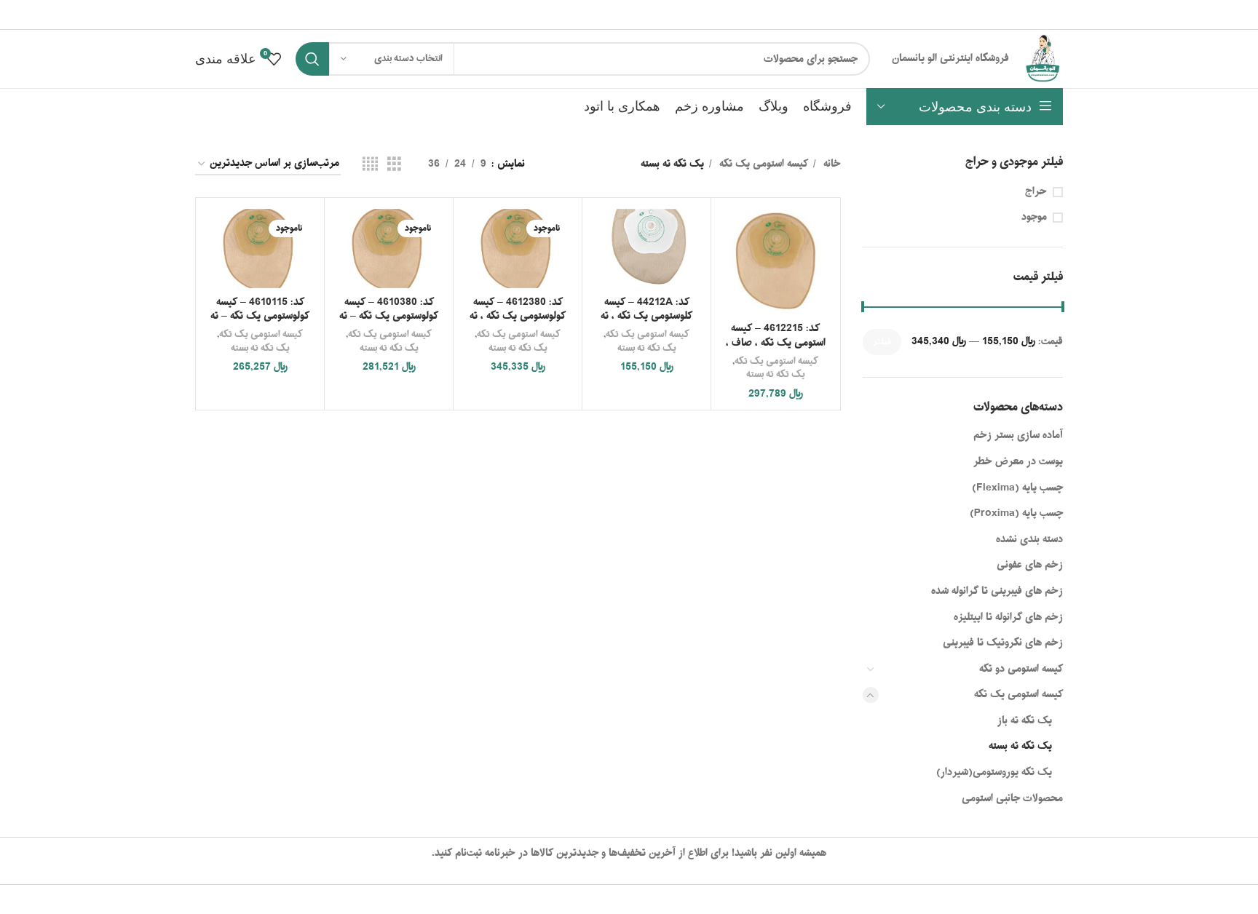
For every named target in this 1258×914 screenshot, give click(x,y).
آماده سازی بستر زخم (1018, 435)
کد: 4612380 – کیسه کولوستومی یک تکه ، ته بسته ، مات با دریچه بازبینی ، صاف (518, 324)
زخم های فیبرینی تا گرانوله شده (997, 591)
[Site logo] (1043, 59)
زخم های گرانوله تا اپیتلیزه (1008, 617)
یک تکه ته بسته (1020, 746)
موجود (1034, 217)
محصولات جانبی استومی (1012, 798)
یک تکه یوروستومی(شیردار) (994, 772)
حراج (1036, 192)
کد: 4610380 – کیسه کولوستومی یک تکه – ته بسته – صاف (388, 317)
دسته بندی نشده (1029, 539)
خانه (830, 164)
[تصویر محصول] (517, 249)
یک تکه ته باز (1024, 721)
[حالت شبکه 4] (370, 165)
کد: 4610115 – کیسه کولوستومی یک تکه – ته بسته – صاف (259, 317)
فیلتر (882, 342)
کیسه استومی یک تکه (1018, 694)
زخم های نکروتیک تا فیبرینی (1003, 643)
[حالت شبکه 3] (394, 165)
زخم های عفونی (1030, 565)
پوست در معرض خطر (1018, 462)
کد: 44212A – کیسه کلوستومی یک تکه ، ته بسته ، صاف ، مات (646, 317)
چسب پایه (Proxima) (1016, 513)
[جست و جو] (312, 59)
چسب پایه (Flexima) (1017, 488)
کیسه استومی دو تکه (1021, 669)
